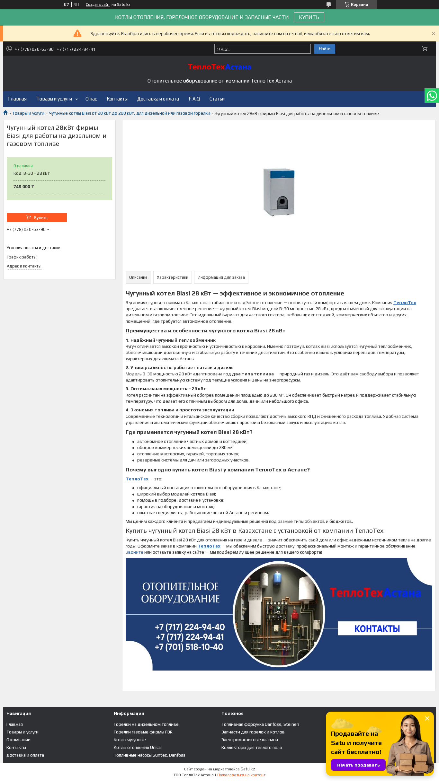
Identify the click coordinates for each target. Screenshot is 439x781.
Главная (17, 98)
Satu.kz (248, 769)
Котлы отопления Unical (138, 747)
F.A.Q (194, 98)
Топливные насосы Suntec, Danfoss (149, 755)
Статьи (217, 98)
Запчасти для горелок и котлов (253, 731)
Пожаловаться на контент (241, 775)
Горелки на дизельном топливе (146, 724)
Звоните (134, 552)
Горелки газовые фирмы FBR (143, 731)
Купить (41, 217)
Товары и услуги (54, 98)
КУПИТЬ (309, 17)
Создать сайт (98, 4)
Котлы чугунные (130, 739)
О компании (18, 739)
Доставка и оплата (158, 98)
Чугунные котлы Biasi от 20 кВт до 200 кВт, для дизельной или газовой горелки (129, 113)
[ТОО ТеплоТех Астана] (219, 67)
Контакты (117, 98)
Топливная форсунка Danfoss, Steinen (260, 724)
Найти (324, 48)
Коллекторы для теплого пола (251, 747)
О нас (91, 98)
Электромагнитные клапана (249, 739)
